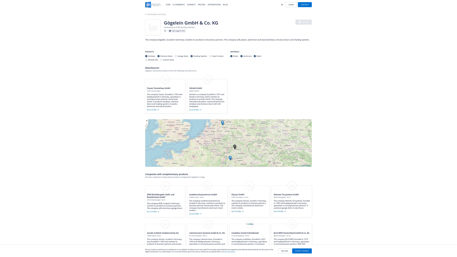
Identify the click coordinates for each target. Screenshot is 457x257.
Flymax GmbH (237, 194)
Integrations (214, 4)
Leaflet (296, 166)
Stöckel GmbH (195, 88)
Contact (305, 5)
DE (282, 4)
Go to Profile (152, 110)
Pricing (201, 4)
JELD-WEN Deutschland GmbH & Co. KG (291, 233)
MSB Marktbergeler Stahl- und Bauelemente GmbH (160, 195)
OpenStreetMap (306, 166)
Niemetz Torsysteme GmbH (286, 194)
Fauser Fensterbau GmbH (158, 88)
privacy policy (230, 252)
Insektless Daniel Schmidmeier (245, 233)
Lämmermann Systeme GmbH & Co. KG (207, 233)
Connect (191, 4)
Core (168, 4)
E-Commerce (179, 4)
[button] (234, 147)
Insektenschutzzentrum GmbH (203, 194)
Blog (225, 4)
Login (291, 5)
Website (305, 22)
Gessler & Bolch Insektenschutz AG (163, 233)
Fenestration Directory (157, 14)
